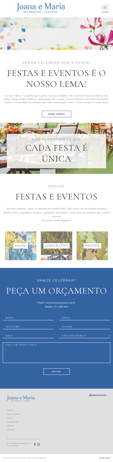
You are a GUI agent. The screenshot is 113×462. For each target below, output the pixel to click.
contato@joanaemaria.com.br (60, 302)
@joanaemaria (97, 395)
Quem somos (13, 414)
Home (10, 410)
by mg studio (104, 458)
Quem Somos (56, 114)
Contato (11, 430)
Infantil (10, 426)
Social (9, 418)
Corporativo (12, 422)
